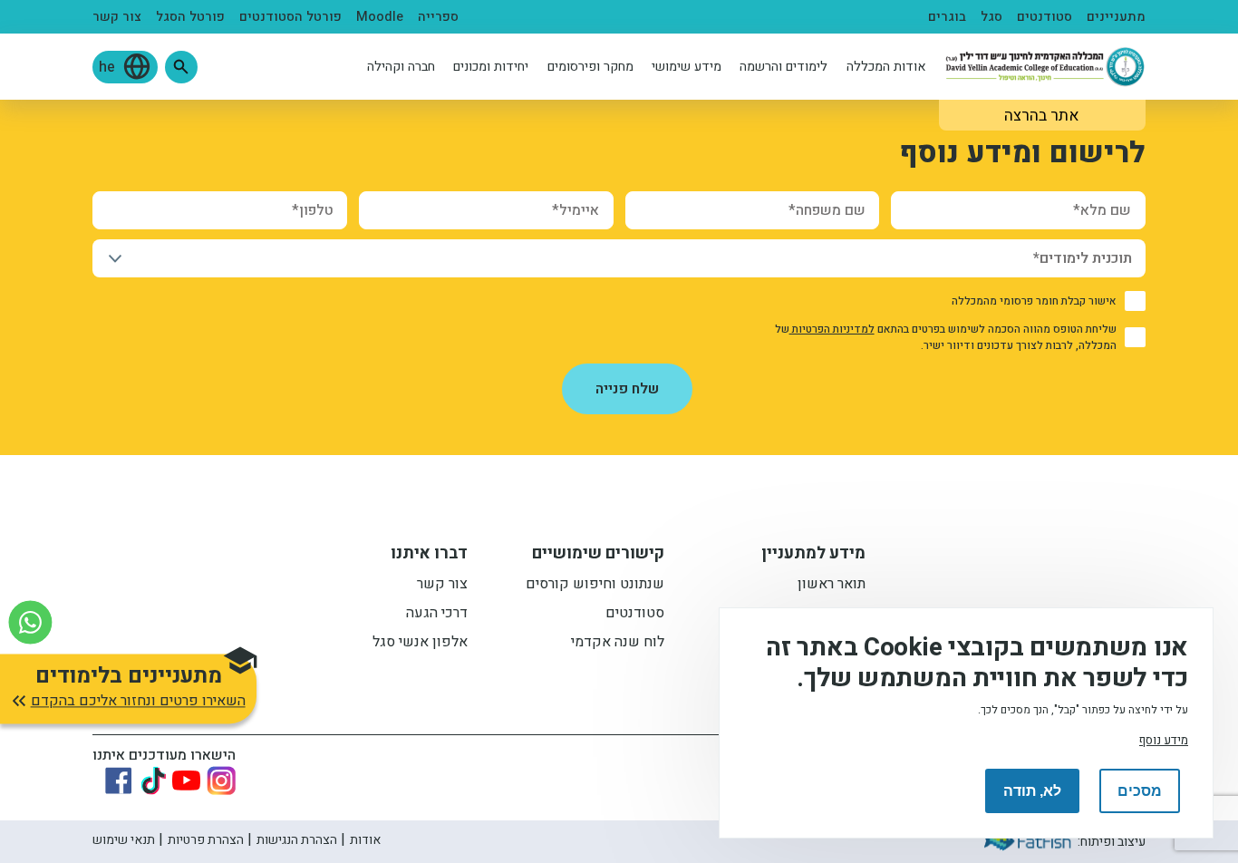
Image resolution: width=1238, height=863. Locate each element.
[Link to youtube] (186, 780)
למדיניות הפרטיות (832, 329)
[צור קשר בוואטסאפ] (30, 622)
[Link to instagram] (221, 780)
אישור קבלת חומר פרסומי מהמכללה (1034, 301)
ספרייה (438, 16)
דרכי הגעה (437, 615)
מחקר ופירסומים (590, 66)
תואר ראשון (832, 586)
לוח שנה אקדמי (617, 644)
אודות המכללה (886, 66)
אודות (365, 839)
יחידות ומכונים (490, 66)
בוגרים (947, 16)
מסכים (1139, 791)
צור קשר (116, 16)
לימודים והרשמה (783, 66)
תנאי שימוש (123, 839)
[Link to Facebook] (118, 780)
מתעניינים (1116, 16)
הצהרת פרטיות (206, 839)
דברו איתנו (429, 556)
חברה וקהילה (401, 66)
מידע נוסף (1163, 741)
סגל (991, 16)
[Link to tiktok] (153, 780)
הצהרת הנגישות (296, 839)
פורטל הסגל (190, 16)
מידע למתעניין (813, 556)
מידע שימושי (686, 66)
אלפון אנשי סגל (420, 644)
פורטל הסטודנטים (290, 16)
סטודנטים (1044, 16)
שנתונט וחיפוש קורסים (595, 586)
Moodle (379, 16)
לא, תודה (1032, 791)
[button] (181, 67)
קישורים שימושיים (598, 556)
